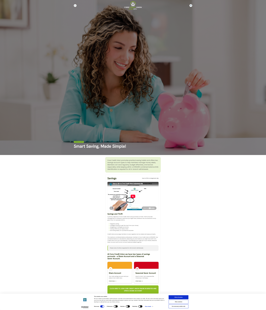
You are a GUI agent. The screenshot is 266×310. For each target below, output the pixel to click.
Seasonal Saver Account (145, 273)
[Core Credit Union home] (133, 5)
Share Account (115, 273)
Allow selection (178, 301)
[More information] (190, 5)
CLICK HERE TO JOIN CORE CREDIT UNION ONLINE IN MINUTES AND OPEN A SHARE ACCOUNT (133, 290)
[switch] (116, 306)
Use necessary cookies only (178, 306)
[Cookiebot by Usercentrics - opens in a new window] (85, 307)
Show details (148, 306)
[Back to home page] (75, 5)
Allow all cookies (178, 297)
